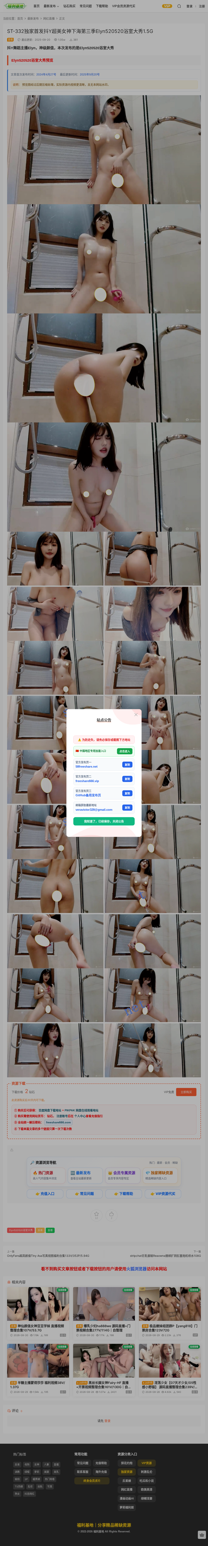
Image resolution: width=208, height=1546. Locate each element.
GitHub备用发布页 (88, 795)
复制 (127, 764)
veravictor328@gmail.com (94, 809)
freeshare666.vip (87, 780)
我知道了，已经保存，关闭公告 (104, 821)
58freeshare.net (87, 766)
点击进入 (124, 751)
